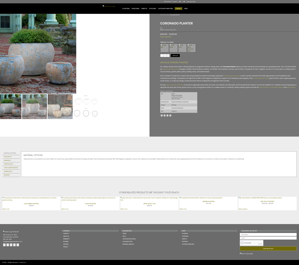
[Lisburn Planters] (200, 198)
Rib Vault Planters (267, 201)
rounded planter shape (261, 78)
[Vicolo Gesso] (191, 48)
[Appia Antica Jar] (149, 198)
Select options (242, 209)
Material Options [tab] (10, 153)
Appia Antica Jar (149, 204)
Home (162, 15)
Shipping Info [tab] (8, 164)
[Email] (170, 115)
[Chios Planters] (90, 198)
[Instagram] (7, 244)
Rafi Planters (291, 87)
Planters (167, 15)
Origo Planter (263, 87)
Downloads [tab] (8, 171)
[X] (164, 115)
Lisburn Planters (208, 201)
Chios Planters (90, 204)
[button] (193, 8)
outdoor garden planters (174, 85)
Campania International (170, 69)
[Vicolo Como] (182, 48)
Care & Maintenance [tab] (11, 167)
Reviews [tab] (7, 175)
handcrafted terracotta (231, 76)
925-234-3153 (7, 239)
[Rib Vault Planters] (260, 198)
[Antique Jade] (164, 48)
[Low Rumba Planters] (31, 198)
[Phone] (18, 244)
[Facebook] (161, 115)
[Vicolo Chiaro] (173, 48)
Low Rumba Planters (276, 87)
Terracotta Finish (167, 42)
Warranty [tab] (7, 160)
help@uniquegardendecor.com (12, 241)
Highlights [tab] (8, 156)
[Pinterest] (167, 115)
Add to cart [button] (5, 209)
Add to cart (175, 55)
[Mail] (14, 244)
